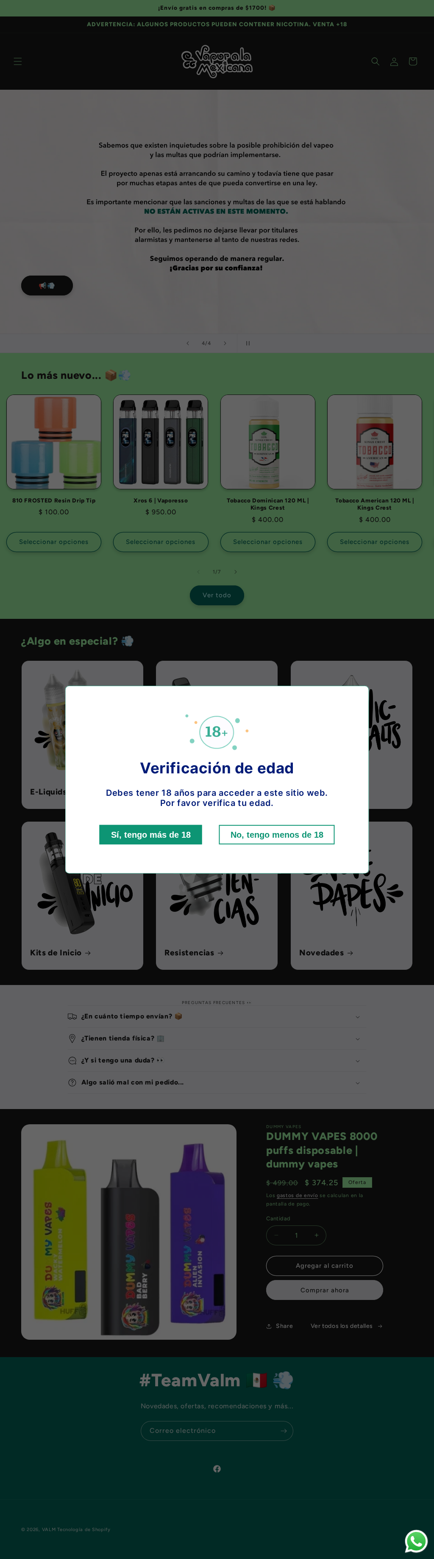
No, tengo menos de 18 (277, 834)
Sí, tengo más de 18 (151, 834)
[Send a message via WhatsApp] (416, 1541)
